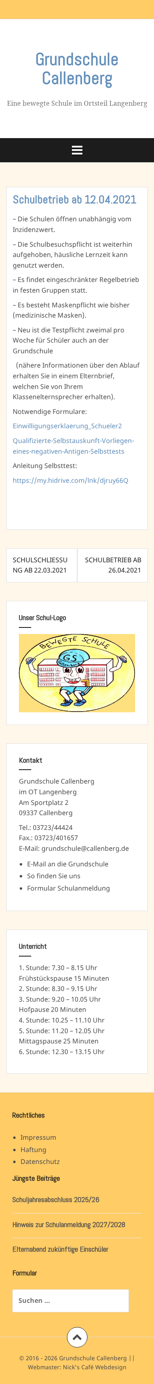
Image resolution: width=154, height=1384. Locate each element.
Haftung (33, 1149)
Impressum (38, 1137)
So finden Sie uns (53, 875)
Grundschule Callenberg (77, 68)
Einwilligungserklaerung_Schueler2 (67, 425)
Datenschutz (40, 1161)
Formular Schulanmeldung (68, 888)
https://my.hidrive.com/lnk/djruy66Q (71, 480)
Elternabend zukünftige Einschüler (60, 1249)
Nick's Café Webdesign (94, 1367)
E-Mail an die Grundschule (67, 863)
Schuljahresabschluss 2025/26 (55, 1199)
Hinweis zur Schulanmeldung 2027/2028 (68, 1224)
